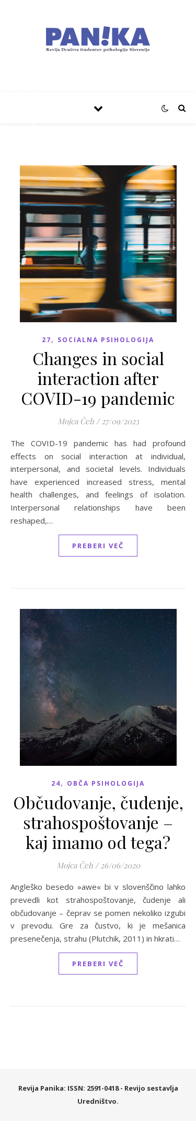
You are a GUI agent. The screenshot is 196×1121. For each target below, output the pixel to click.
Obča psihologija (106, 783)
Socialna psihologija (105, 339)
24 (56, 783)
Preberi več (98, 545)
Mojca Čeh (75, 421)
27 (46, 339)
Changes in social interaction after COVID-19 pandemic (98, 378)
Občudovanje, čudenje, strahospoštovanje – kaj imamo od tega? (98, 822)
